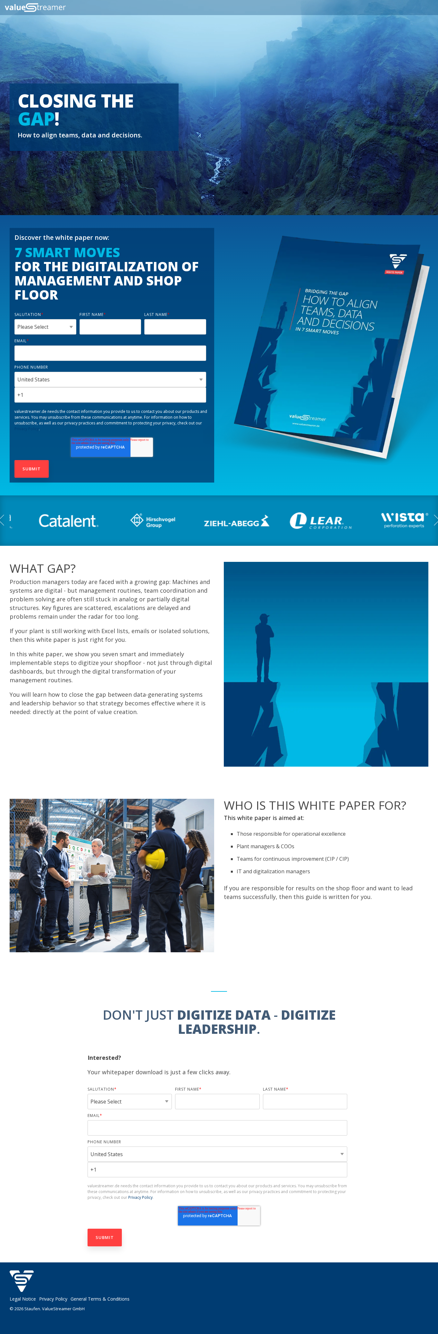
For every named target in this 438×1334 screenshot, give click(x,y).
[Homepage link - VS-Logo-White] (22, 1288)
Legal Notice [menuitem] (23, 1299)
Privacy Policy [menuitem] (53, 1299)
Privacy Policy (26, 429)
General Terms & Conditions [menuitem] (100, 1299)
